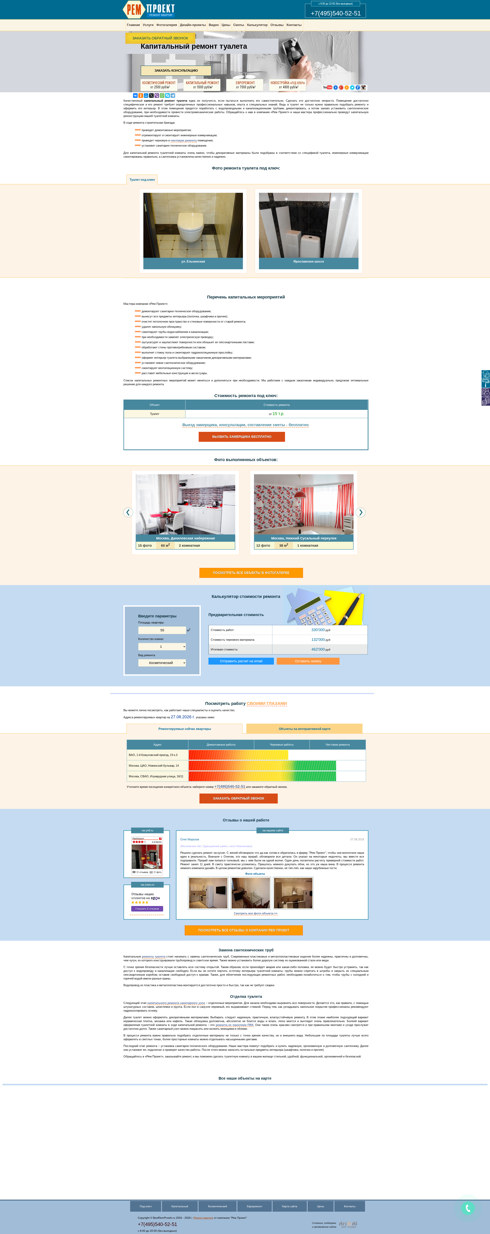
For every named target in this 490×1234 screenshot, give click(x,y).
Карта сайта (289, 1206)
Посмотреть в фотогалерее (251, 573)
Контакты (349, 1206)
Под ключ (146, 1206)
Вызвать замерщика (241, 437)
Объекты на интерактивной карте (305, 729)
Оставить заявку (308, 661)
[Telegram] (173, 95)
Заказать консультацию (176, 70)
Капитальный (180, 1206)
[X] (151, 95)
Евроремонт (254, 1206)
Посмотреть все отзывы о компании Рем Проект (243, 930)
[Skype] (167, 95)
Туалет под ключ (142, 179)
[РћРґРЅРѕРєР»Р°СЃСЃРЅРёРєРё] (140, 95)
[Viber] (156, 95)
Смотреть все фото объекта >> (256, 913)
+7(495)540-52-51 (336, 13)
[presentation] (128, 512)
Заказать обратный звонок (160, 38)
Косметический (217, 1206)
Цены (320, 1206)
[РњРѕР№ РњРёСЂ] (146, 95)
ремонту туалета (153, 956)
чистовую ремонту (184, 140)
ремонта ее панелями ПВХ (234, 1024)
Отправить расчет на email (241, 661)
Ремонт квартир (203, 1217)
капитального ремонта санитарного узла (176, 1003)
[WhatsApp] (162, 95)
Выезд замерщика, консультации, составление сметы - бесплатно (245, 425)
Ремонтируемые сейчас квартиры (184, 729)
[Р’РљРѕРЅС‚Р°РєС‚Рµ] (135, 95)
